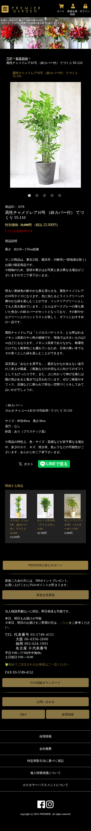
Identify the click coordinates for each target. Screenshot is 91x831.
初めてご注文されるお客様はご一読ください (39, 664)
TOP (9, 58)
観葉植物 (22, 58)
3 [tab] (45, 196)
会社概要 (45, 748)
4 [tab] (53, 196)
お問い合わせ (45, 701)
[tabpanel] (45, 135)
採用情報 (68, 714)
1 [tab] (30, 196)
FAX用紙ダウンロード (45, 682)
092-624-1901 (36, 644)
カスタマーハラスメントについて (45, 784)
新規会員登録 (45, 595)
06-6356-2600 (36, 639)
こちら (64, 622)
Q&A (23, 714)
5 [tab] (60, 196)
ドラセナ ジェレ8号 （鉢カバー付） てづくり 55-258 (19, 528)
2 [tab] (37, 196)
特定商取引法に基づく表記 (45, 760)
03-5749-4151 (42, 635)
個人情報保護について (45, 772)
